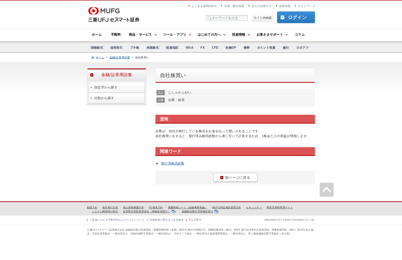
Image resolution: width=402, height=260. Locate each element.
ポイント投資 (266, 47)
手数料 (116, 34)
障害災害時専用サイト (280, 207)
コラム (300, 34)
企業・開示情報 (234, 6)
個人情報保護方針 (133, 207)
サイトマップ (306, 6)
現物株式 (97, 47)
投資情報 (238, 34)
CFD (215, 47)
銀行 (286, 47)
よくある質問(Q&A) (204, 6)
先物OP (230, 47)
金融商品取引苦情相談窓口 (197, 211)
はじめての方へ (209, 34)
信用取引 (116, 47)
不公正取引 (195, 219)
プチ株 (134, 47)
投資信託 (172, 47)
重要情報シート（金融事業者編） (187, 207)
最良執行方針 (110, 207)
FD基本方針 (156, 207)
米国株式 (153, 47)
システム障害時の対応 (105, 211)
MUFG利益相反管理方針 (226, 207)
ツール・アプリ (175, 34)
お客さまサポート (270, 34)
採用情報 (284, 6)
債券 (247, 47)
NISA (189, 47)
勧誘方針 (92, 207)
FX (203, 47)
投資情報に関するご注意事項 (167, 219)
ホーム (97, 34)
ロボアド (302, 47)
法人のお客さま (261, 6)
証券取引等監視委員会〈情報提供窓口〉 (146, 211)
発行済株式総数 (172, 163)
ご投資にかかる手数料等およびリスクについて (117, 219)
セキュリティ (254, 207)
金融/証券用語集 (119, 57)
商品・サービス (140, 34)
